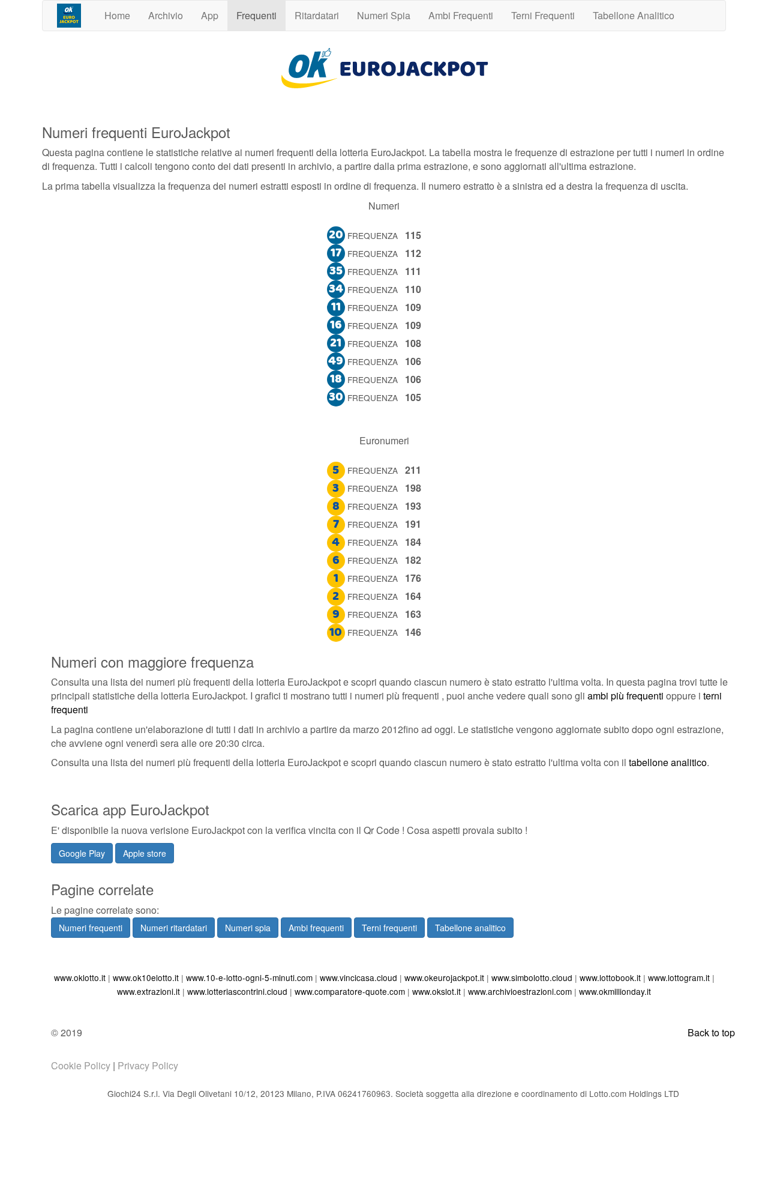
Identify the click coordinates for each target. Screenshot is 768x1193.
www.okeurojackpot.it (444, 977)
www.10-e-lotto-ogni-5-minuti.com (249, 977)
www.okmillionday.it (615, 991)
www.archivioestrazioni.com (520, 991)
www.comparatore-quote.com (350, 991)
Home (117, 15)
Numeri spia (248, 928)
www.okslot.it (436, 991)
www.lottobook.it (610, 977)
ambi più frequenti (625, 695)
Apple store (144, 853)
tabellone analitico (668, 762)
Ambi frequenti (316, 928)
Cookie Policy (80, 1065)
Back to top (711, 1032)
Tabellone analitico (470, 928)
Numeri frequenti (90, 928)
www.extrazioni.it (148, 991)
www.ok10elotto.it (146, 977)
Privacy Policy (148, 1065)
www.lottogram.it (679, 977)
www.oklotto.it (80, 977)
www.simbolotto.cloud (531, 977)
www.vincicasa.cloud (358, 977)
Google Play (82, 853)
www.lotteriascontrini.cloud (237, 991)
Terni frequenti (389, 928)
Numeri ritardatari (173, 928)
